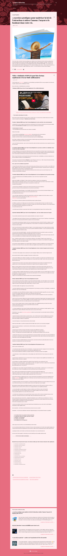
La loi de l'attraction (19, 2)
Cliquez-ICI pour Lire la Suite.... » (48, 522)
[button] (54, 17)
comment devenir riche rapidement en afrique (20, 479)
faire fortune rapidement (26, 312)
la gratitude (17, 377)
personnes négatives (28, 134)
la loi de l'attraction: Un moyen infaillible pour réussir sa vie (25, 525)
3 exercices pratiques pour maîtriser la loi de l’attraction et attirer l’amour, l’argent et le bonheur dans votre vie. (32, 20)
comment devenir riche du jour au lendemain (20, 477)
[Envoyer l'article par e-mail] (23, 69)
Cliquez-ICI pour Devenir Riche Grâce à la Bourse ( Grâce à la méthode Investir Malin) (33, 112)
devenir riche (21, 82)
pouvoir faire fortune (33, 196)
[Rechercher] (56, 2)
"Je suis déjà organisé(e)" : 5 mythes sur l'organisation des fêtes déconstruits (29, 537)
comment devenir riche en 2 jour (34, 477)
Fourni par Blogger (34, 551)
